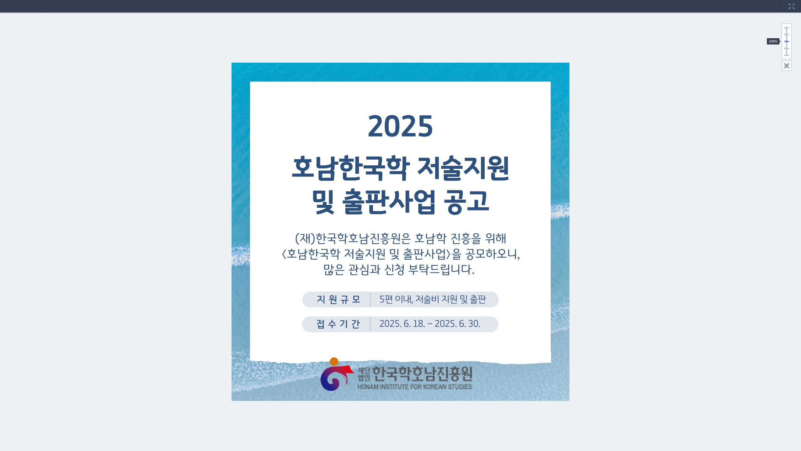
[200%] (786, 28)
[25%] (786, 55)
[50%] (786, 48)
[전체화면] (791, 2)
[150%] (786, 34)
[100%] (786, 41)
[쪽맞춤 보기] (787, 66)
